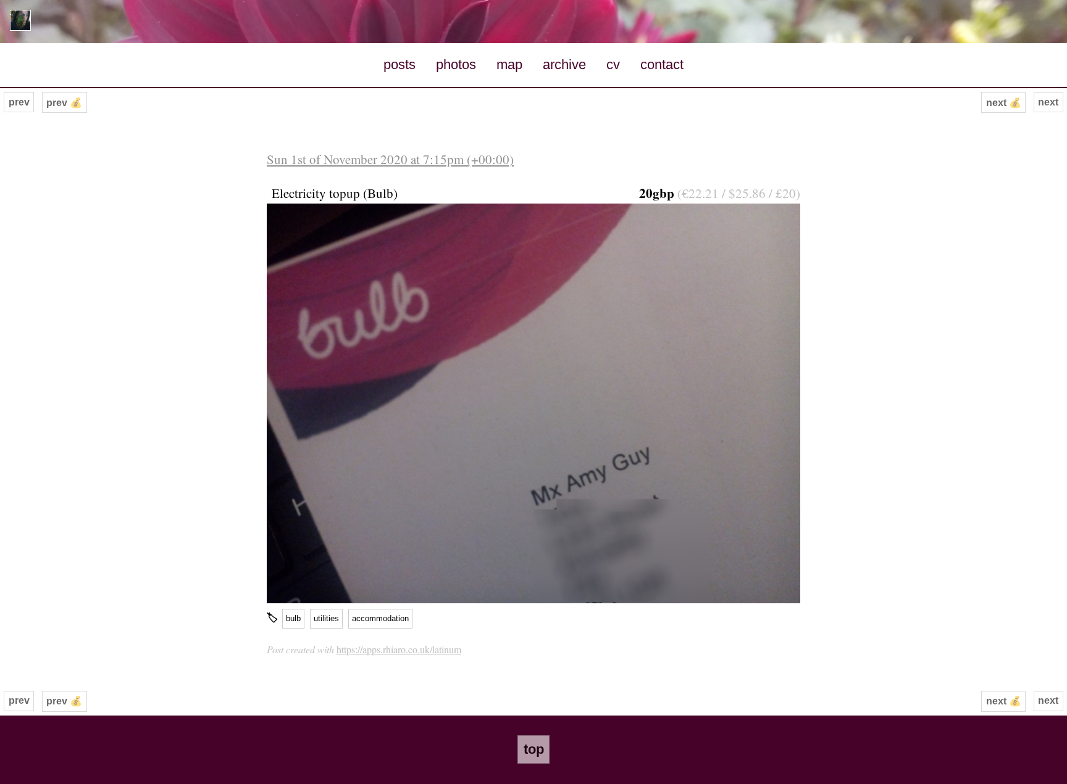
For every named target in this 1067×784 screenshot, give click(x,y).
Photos (456, 64)
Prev (19, 102)
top (534, 749)
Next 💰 (1003, 102)
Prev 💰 (64, 102)
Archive (564, 64)
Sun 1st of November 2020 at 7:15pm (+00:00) (390, 159)
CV (613, 64)
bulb (293, 618)
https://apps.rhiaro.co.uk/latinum (399, 649)
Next (1048, 102)
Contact (662, 64)
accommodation (380, 618)
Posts (399, 64)
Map (509, 64)
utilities (326, 618)
